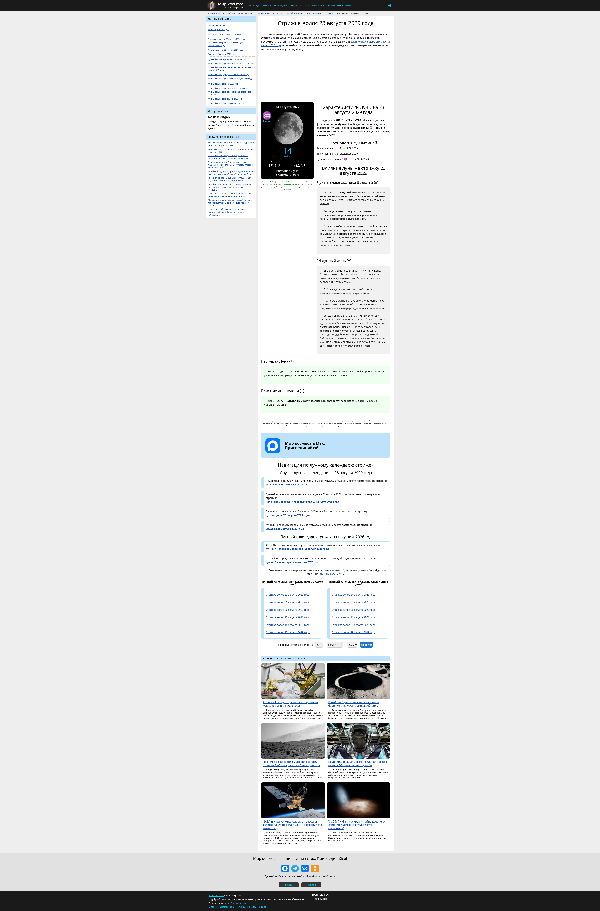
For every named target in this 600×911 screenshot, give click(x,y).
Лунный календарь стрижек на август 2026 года (231, 63)
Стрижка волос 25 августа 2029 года (353, 602)
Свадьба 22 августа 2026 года (222, 54)
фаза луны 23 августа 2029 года (286, 484)
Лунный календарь (275, 5)
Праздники (344, 5)
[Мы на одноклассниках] (315, 868)
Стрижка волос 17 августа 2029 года (288, 632)
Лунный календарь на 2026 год (223, 84)
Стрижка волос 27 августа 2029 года (353, 617)
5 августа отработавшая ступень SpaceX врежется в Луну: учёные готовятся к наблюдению (227, 212)
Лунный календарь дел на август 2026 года (228, 74)
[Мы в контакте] (305, 868)
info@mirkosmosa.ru (237, 903)
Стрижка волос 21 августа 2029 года (288, 602)
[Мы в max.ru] (303, 453)
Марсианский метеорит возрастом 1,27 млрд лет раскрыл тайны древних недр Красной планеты (230, 203)
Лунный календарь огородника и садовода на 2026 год (230, 93)
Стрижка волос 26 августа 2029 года (353, 609)
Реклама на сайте (257, 906)
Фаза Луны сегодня (217, 25)
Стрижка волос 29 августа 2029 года (353, 632)
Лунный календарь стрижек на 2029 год (263, 13)
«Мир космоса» (216, 895)
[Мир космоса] (211, 5)
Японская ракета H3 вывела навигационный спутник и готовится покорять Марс (229, 179)
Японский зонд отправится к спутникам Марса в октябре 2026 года (230, 150)
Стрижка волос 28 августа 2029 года (353, 625)
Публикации (253, 5)
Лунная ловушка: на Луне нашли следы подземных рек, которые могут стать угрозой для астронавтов (230, 165)
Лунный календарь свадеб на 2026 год (226, 103)
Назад (288, 884)
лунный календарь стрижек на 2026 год (292, 562)
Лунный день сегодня (218, 29)
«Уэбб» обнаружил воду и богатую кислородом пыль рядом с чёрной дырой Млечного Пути (231, 173)
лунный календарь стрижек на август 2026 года (297, 548)
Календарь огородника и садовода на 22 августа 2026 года (227, 44)
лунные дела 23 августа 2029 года (288, 515)
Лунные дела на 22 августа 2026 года (225, 50)
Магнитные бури (313, 5)
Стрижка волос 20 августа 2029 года (288, 609)
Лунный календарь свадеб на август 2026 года (230, 78)
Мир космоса (214, 13)
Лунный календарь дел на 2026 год (225, 99)
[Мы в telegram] (295, 868)
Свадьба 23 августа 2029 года (285, 528)
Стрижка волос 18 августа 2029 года (288, 625)
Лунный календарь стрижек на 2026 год (227, 88)
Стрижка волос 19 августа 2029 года (288, 617)
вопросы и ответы (365, 426)
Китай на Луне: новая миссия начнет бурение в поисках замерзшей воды (231, 144)
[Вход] (389, 5)
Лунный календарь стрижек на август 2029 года (309, 13)
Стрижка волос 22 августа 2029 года (288, 594)
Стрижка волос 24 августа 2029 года (353, 594)
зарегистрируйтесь (306, 187)
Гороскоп (295, 5)
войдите (288, 189)
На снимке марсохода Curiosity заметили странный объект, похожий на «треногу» (228, 157)
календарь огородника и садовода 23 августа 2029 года (302, 501)
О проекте (214, 906)
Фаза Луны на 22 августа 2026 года (224, 34)
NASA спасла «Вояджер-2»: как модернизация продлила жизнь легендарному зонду (230, 195)
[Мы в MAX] (285, 868)
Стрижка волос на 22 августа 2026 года (226, 39)
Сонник (330, 5)
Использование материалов (234, 906)
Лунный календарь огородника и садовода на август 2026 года (230, 68)
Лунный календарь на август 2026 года (227, 59)
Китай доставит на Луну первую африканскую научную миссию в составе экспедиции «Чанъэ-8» (230, 187)
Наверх (311, 884)
